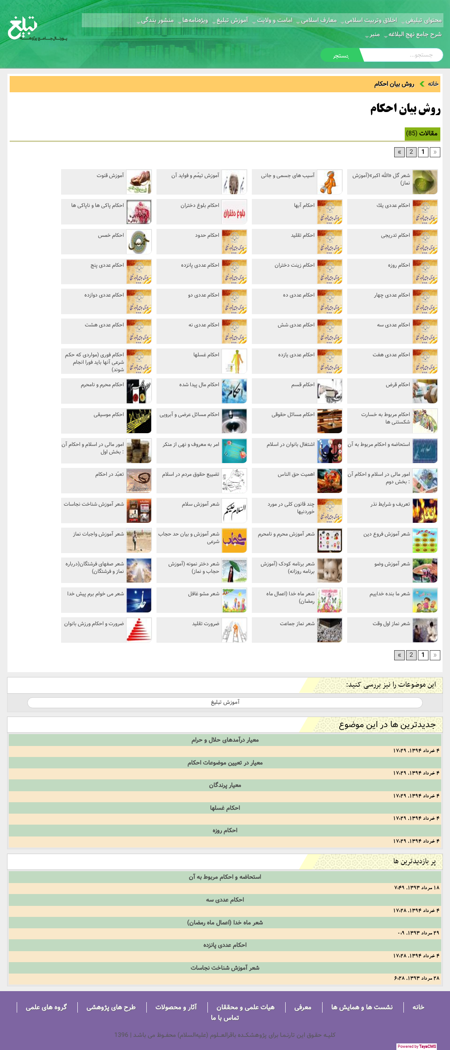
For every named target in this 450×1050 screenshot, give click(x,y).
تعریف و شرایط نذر (390, 504)
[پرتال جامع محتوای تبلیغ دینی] (38, 27)
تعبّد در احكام (109, 474)
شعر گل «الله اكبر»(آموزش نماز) (381, 179)
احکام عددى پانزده (200, 265)
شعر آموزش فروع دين (386, 534)
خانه (433, 84)
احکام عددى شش (296, 325)
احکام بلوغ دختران (200, 205)
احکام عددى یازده (296, 354)
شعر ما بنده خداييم (390, 593)
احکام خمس (111, 235)
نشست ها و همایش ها (362, 1007)
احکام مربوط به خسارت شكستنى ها (385, 418)
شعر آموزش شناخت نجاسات (94, 504)
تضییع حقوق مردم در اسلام (190, 474)
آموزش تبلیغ (232, 20)
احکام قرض (398, 384)
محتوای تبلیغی (424, 20)
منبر (375, 34)
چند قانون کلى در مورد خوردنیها (291, 507)
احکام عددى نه (204, 325)
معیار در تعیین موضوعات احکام (225, 763)
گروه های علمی (46, 1007)
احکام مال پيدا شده (199, 384)
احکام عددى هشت (104, 325)
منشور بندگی (157, 20)
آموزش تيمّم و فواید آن (195, 175)
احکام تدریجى (395, 235)
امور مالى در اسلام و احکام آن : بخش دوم (379, 478)
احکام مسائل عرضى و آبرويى (189, 414)
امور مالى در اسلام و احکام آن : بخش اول (93, 448)
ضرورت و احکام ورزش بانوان (94, 623)
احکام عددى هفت (391, 354)
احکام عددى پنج (107, 265)
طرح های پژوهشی (111, 1007)
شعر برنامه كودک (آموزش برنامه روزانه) (288, 567)
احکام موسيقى (109, 414)
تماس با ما (225, 1018)
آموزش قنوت (110, 175)
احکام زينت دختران (295, 265)
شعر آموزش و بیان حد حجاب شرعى (188, 537)
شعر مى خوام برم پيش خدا (95, 593)
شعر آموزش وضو (392, 564)
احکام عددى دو (203, 295)
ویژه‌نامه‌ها (195, 20)
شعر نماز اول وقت (391, 623)
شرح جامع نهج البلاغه (415, 34)
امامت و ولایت (274, 20)
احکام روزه (399, 265)
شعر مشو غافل (203, 593)
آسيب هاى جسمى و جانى (288, 175)
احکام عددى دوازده (104, 295)
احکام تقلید (303, 235)
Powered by (417, 1046)
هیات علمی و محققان (246, 1007)
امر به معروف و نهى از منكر (191, 444)
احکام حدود (207, 235)
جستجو (341, 56)
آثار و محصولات (176, 1007)
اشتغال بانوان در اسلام (291, 444)
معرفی (303, 1007)
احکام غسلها (206, 354)
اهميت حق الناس (296, 474)
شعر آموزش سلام (200, 504)
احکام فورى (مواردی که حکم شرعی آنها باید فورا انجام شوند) (94, 362)
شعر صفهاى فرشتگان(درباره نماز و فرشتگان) (94, 567)
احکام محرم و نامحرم (102, 384)
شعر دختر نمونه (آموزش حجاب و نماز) (193, 567)
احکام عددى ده (299, 295)
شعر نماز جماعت (297, 623)
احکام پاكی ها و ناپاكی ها (97, 205)
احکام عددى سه (393, 325)
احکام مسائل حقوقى (293, 414)
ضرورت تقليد (205, 623)
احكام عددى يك (393, 205)
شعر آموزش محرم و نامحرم (286, 534)
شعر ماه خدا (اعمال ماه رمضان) (290, 597)
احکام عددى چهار (392, 295)
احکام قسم (303, 384)
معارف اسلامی (319, 20)
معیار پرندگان (225, 785)
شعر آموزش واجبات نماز (98, 534)
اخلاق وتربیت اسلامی (371, 20)
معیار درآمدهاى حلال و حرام (225, 740)
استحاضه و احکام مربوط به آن (379, 444)
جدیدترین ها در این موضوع (387, 724)
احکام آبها (304, 205)
